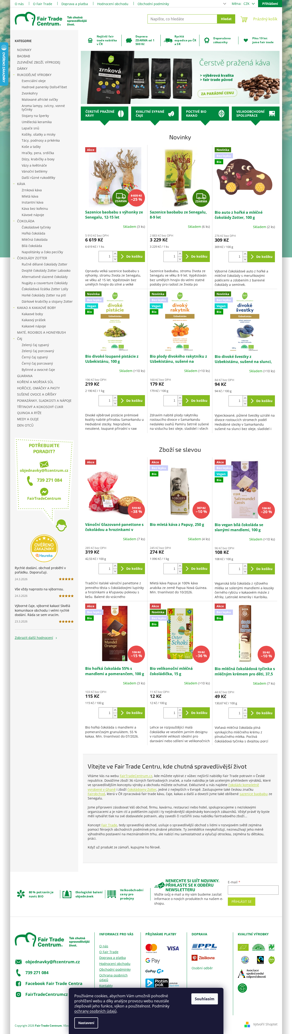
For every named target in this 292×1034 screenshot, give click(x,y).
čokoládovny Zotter (142, 789)
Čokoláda (25, 221)
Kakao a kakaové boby (36, 307)
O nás (19, 4)
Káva (21, 184)
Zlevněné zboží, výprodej (38, 62)
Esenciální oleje (34, 81)
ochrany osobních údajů (95, 1011)
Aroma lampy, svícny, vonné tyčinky (43, 108)
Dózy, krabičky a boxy (38, 159)
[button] (96, 77)
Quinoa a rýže (29, 413)
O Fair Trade (42, 4)
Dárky (22, 68)
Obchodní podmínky (153, 4)
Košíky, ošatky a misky (38, 134)
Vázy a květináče (34, 165)
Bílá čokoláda (32, 246)
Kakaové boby (32, 314)
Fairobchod (96, 794)
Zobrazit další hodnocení (34, 637)
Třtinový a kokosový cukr (40, 407)
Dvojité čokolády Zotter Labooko (46, 270)
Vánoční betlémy (34, 171)
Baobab (23, 56)
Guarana (25, 376)
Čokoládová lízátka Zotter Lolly (45, 289)
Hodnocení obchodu (112, 4)
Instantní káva (32, 202)
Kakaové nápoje (34, 326)
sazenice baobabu (254, 794)
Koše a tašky (31, 146)
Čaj (19, 338)
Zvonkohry (30, 93)
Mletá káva (30, 196)
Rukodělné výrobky (34, 75)
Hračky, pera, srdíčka (38, 153)
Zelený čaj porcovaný (38, 351)
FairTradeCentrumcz (46, 994)
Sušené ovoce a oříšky (36, 394)
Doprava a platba (74, 4)
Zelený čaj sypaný (35, 345)
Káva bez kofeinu (35, 208)
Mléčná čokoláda (35, 239)
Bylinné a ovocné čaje (38, 369)
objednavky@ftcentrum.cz (44, 470)
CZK (247, 3)
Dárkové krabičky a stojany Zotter (47, 301)
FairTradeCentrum (44, 498)
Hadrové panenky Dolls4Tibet (44, 87)
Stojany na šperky (35, 115)
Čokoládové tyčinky (36, 227)
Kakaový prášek (33, 320)
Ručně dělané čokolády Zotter (44, 264)
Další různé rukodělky (38, 177)
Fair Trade (109, 825)
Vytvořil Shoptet (265, 1024)
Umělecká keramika (37, 122)
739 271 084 (49, 480)
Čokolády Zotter (32, 258)
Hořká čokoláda (33, 233)
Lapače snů (30, 128)
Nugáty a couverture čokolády (45, 283)
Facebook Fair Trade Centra (53, 983)
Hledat (226, 19)
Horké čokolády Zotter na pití (44, 295)
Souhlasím (204, 998)
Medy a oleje (28, 419)
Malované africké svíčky (40, 99)
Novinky (24, 50)
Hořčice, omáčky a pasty (38, 388)
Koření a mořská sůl (35, 382)
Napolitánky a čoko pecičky (42, 252)
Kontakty (106, 985)
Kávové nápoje (33, 215)
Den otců (25, 425)
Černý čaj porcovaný (37, 363)
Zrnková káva (32, 190)
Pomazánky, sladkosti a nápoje (44, 400)
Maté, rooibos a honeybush (41, 332)
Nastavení (86, 1023)
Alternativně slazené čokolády (45, 277)
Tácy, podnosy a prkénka (41, 140)
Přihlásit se (242, 901)
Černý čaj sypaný (35, 357)
